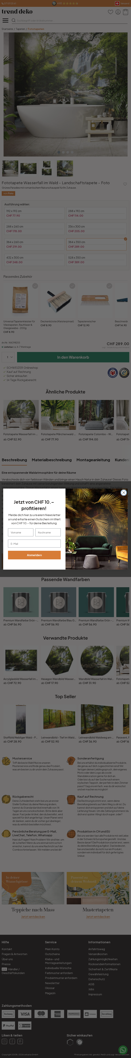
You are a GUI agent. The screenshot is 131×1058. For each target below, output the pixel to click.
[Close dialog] (124, 492)
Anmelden (34, 555)
